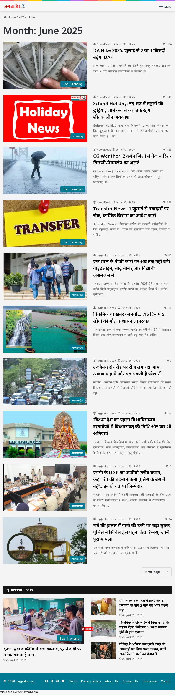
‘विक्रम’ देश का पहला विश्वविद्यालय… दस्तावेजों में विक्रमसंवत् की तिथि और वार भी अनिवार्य (132, 426)
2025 (22, 17)
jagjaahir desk (106, 255)
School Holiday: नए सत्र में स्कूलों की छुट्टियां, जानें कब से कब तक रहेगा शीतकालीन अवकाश (128, 110)
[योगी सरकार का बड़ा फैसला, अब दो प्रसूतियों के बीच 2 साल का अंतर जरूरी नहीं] (103, 606)
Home (11, 17)
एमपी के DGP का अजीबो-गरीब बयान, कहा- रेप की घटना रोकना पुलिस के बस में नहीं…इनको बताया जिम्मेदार (129, 479)
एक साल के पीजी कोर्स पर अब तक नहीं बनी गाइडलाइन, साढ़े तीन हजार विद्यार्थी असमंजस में (131, 268)
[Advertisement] (87, 663)
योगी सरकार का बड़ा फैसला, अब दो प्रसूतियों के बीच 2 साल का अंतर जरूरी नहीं (143, 605)
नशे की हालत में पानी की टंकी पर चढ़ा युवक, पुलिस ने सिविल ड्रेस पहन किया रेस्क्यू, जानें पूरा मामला (132, 532)
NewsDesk (104, 44)
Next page (153, 572)
